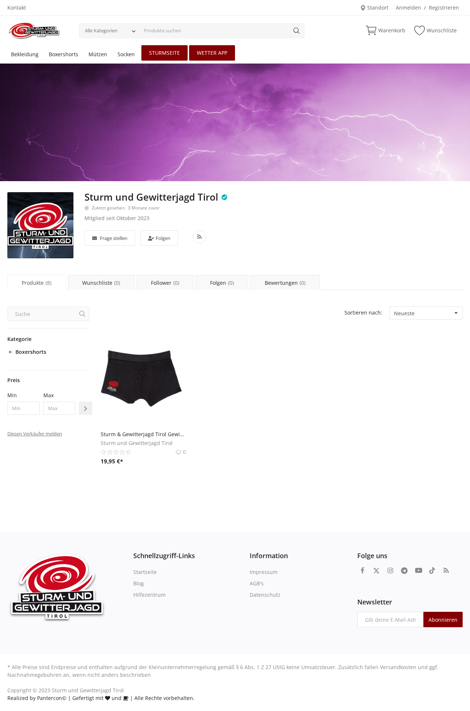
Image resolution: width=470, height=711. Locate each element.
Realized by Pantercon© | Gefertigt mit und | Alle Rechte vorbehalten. (101, 697)
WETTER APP (212, 52)
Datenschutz (265, 594)
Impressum (264, 571)
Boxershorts (63, 54)
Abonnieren (443, 619)
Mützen (97, 54)
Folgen (163, 238)
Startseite (145, 571)
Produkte (36, 282)
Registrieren (444, 7)
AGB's (257, 583)
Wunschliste (101, 282)
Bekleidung (25, 54)
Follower (165, 282)
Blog (138, 583)
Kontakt (16, 7)
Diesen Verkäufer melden (34, 433)
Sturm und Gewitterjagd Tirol (151, 197)
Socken (126, 54)
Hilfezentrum (149, 594)
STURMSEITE (164, 52)
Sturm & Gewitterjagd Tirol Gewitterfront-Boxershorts (143, 434)
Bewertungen (285, 282)
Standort (377, 7)
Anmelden (408, 7)
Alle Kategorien (101, 30)
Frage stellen (113, 238)
